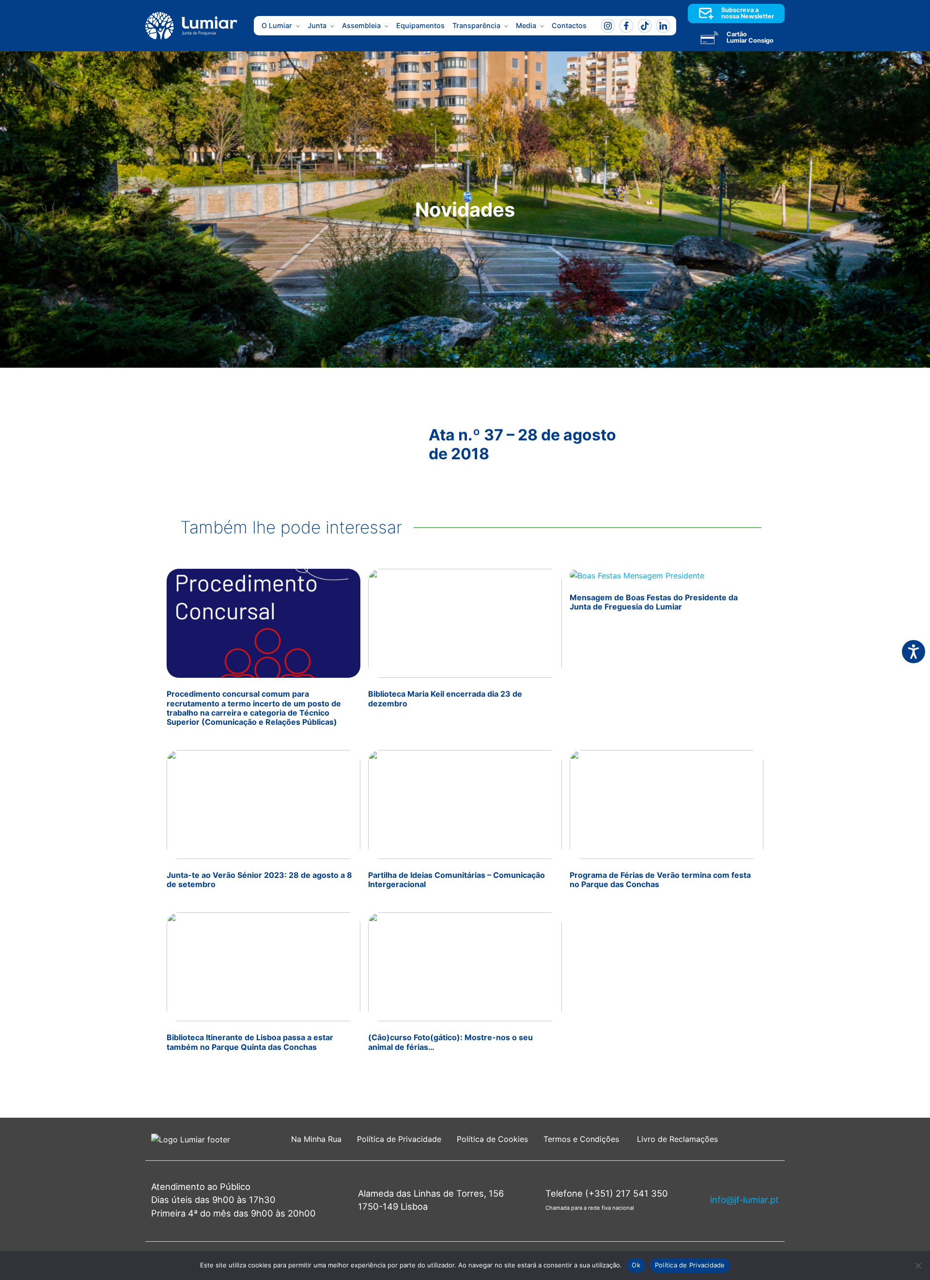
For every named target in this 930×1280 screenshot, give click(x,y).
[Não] (918, 1265)
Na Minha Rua (316, 1139)
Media (526, 25)
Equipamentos (420, 25)
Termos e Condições (582, 1139)
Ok (636, 1265)
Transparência (476, 25)
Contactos (569, 25)
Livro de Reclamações (677, 1139)
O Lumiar (277, 25)
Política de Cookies (492, 1139)
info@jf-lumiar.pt (744, 1199)
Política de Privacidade (399, 1139)
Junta (317, 25)
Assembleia (361, 25)
